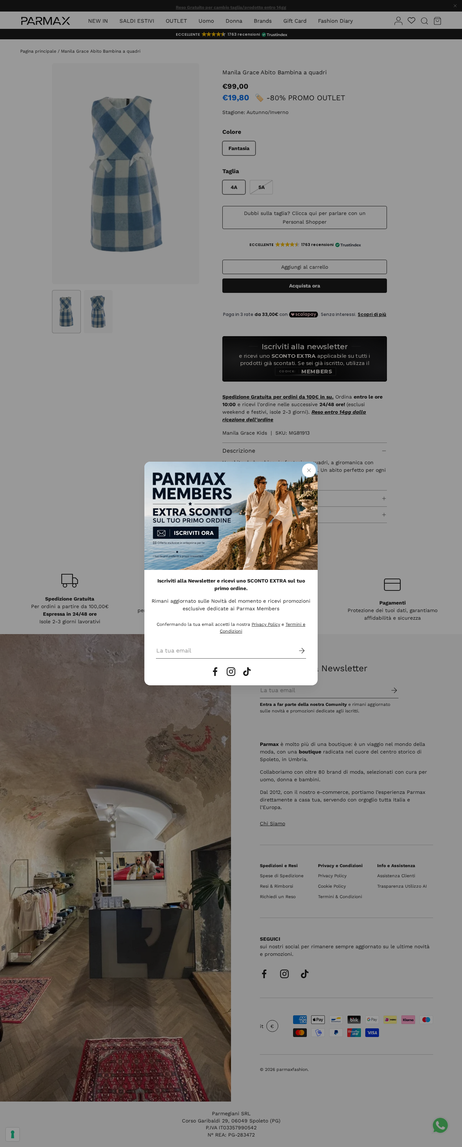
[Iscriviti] (296, 651)
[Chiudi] (309, 470)
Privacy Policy (266, 624)
